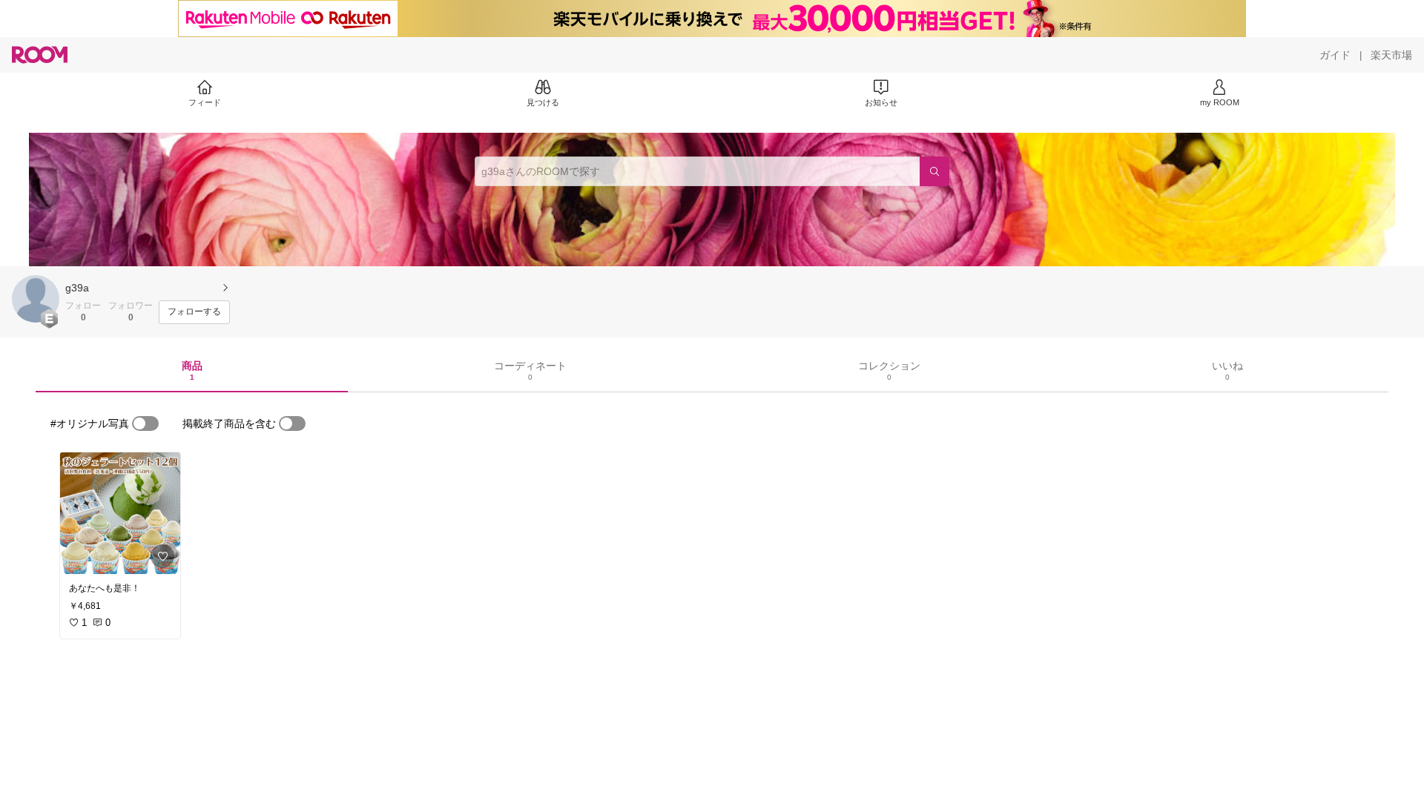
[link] (120, 513)
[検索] (934, 171)
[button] (35, 299)
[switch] (145, 423)
